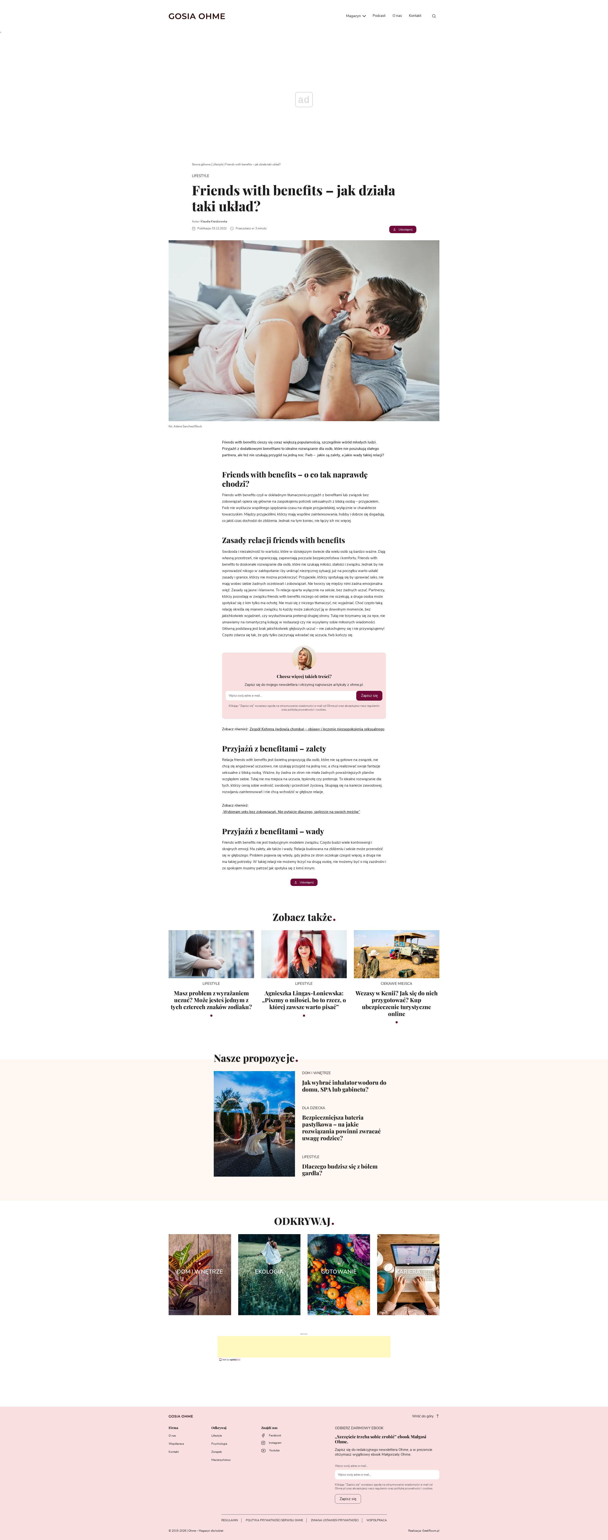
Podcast (379, 16)
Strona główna (201, 164)
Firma (173, 1428)
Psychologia (219, 1443)
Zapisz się (369, 696)
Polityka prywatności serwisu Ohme (274, 1520)
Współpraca (176, 1443)
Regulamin (229, 1520)
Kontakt (415, 16)
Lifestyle (218, 164)
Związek (216, 1451)
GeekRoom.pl (430, 1530)
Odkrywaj (218, 1428)
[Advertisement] (304, 1346)
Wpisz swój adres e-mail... (351, 1465)
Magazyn (354, 16)
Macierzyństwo (221, 1459)
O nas (397, 16)
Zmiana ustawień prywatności (335, 1520)
